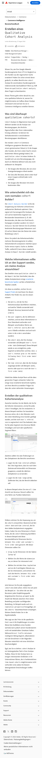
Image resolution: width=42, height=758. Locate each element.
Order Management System (13, 54)
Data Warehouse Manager (19, 51)
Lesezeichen (10, 46)
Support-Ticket (10, 292)
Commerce (22, 17)
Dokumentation (10, 17)
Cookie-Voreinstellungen (12, 743)
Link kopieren (21, 46)
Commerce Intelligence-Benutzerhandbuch (15, 22)
